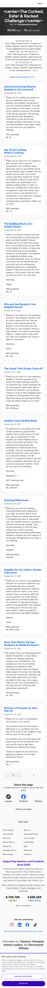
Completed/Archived (27, 24)
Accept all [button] (23, 983)
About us (27, 830)
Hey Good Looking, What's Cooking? (15, 151)
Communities (29, 842)
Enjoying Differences (16, 500)
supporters (13, 898)
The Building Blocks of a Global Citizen (18, 225)
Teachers (25, 941)
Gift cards (6, 838)
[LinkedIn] (19, 924)
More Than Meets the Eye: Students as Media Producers (21, 644)
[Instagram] (11, 924)
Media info (28, 850)
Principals (38, 941)
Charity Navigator (28, 888)
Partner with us (9, 842)
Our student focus (31, 834)
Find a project (8, 830)
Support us (7, 846)
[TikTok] (35, 924)
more (35, 70)
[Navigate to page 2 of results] (33, 775)
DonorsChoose (7, 4)
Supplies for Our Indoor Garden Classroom (23, 571)
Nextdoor (38, 801)
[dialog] (23, 970)
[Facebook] (27, 924)
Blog (25, 846)
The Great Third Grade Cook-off (23, 368)
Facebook (23, 801)
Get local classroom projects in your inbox (23, 931)
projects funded (34, 898)
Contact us (28, 854)
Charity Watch (12, 888)
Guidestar (23, 891)
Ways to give (8, 854)
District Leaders (13, 944)
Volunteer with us (9, 850)
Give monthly (8, 834)
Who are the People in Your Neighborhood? (20, 306)
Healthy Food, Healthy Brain (20, 420)
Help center (23, 822)
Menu (40, 4)
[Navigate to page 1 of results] (13, 775)
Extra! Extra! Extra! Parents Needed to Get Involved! (20, 88)
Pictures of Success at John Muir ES (20, 709)
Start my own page (23, 809)
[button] (8, 798)
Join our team (29, 838)
